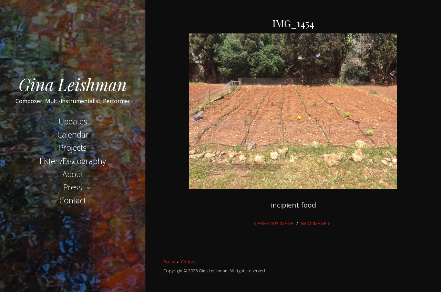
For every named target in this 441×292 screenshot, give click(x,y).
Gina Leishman (73, 84)
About (72, 174)
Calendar (73, 134)
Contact (72, 200)
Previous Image (275, 223)
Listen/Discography (73, 161)
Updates (73, 121)
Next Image (313, 223)
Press (72, 187)
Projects (72, 147)
